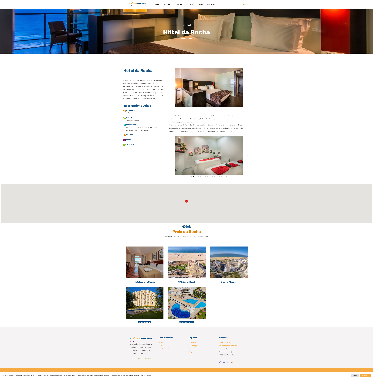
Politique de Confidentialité (141, 358)
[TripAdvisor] (124, 144)
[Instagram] (220, 362)
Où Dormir (193, 349)
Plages (191, 352)
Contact (129, 117)
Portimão (162, 343)
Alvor (160, 346)
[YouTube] (232, 362)
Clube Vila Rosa (186, 323)
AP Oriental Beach (186, 282)
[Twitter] (228, 362)
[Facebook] (224, 362)
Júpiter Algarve (229, 282)
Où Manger (193, 346)
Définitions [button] (355, 375)
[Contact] (124, 118)
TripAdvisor (131, 144)
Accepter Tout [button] (365, 375)
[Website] (124, 135)
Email (128, 139)
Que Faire (192, 343)
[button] (160, 4)
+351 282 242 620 (225, 343)
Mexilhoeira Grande (166, 349)
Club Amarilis (144, 323)
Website (129, 135)
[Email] (124, 140)
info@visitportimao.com (228, 346)
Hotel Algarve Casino (145, 282)
